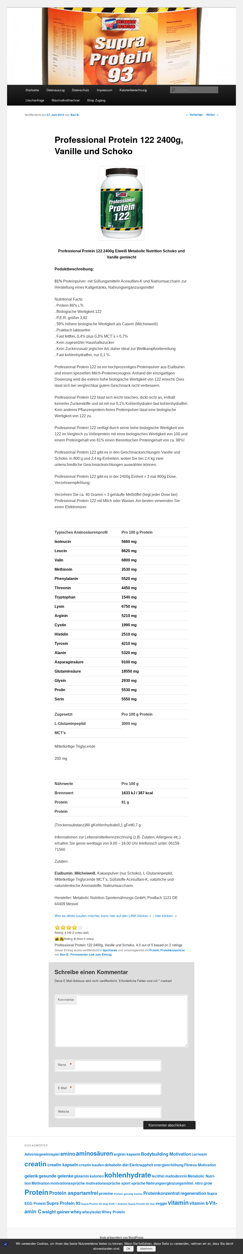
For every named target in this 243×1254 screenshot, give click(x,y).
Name (65, 1064)
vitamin (178, 1202)
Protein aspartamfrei (73, 1193)
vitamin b (198, 1203)
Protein (154, 950)
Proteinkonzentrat (172, 950)
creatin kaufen (91, 1165)
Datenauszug (56, 90)
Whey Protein (113, 1212)
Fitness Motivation (200, 1165)
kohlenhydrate (127, 1175)
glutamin (81, 1176)
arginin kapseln (127, 1154)
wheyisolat (91, 1212)
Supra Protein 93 (63, 1203)
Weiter (212, 114)
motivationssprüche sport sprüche (115, 1183)
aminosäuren (94, 1153)
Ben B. (74, 115)
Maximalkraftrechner (66, 100)
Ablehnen (146, 1248)
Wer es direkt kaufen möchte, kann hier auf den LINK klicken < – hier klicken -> (116, 915)
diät (125, 1165)
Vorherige (194, 114)
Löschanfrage (35, 100)
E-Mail (65, 1088)
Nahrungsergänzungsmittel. (170, 1183)
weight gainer (56, 1211)
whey (75, 1211)
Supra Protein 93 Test (141, 1204)
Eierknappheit (141, 1165)
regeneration (193, 1193)
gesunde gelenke (56, 1176)
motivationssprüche (67, 1183)
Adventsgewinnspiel (42, 1154)
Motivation (41, 1183)
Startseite (32, 90)
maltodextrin (176, 1176)
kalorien (97, 1176)
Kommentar (66, 999)
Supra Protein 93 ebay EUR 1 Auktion (104, 1204)
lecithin (158, 1176)
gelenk (31, 1176)
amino (67, 1153)
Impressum (104, 90)
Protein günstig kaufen (128, 1194)
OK (128, 1248)
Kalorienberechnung (133, 90)
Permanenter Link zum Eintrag (91, 954)
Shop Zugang (96, 100)
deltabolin (113, 1165)
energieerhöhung (168, 1165)
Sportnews (110, 950)
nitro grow (203, 1183)
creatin (35, 1163)
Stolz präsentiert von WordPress (122, 1237)
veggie (161, 1203)
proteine (106, 1193)
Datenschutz (80, 90)
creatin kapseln (62, 1164)
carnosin (199, 1154)
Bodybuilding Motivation (166, 1154)
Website (63, 1111)
